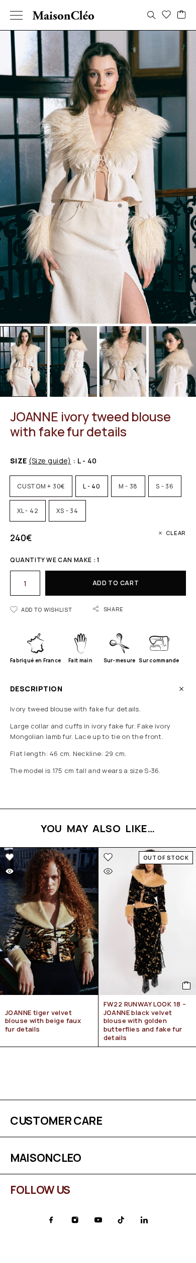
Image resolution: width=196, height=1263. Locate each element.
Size (40, 460)
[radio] (41, 486)
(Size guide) (50, 460)
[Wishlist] (166, 15)
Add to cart (115, 583)
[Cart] (181, 15)
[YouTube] (98, 1219)
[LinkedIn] (144, 1219)
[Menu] (16, 15)
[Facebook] (51, 1219)
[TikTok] (121, 1219)
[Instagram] (74, 1219)
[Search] (151, 15)
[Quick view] (9, 871)
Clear (176, 533)
